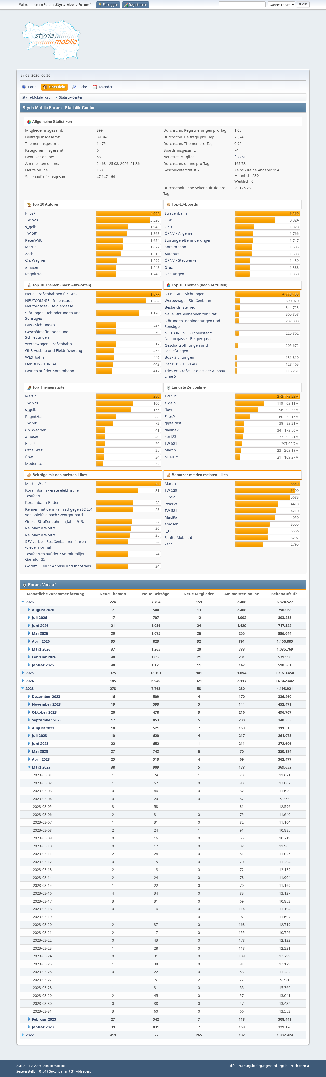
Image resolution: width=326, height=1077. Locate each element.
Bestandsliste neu (180, 307)
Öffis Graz (34, 449)
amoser (31, 267)
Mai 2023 (40, 751)
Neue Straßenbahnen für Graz (51, 293)
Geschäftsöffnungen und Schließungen (47, 334)
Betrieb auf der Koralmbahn (49, 370)
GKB (168, 226)
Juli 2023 (39, 735)
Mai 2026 (40, 633)
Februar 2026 (44, 656)
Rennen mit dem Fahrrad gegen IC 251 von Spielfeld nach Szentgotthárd (59, 512)
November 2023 (46, 704)
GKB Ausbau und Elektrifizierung (53, 350)
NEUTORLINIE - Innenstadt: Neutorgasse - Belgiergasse (49, 303)
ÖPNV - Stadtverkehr (182, 260)
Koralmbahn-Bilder (42, 502)
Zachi (29, 253)
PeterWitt (33, 240)
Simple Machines (55, 1066)
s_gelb (30, 226)
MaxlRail (172, 517)
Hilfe (232, 1066)
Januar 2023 (43, 1026)
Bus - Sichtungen (40, 324)
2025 (29, 672)
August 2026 (43, 609)
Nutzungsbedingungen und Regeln (263, 1066)
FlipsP (30, 213)
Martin (31, 246)
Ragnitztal (34, 273)
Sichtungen (174, 273)
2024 (29, 680)
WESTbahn (34, 357)
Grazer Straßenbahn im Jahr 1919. (54, 521)
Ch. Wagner (35, 260)
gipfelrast (173, 422)
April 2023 (41, 759)
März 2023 (41, 767)
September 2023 (46, 719)
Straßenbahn (176, 213)
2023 (29, 688)
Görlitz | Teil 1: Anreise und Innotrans (58, 565)
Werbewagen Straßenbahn (48, 343)
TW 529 (31, 219)
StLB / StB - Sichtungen (185, 293)
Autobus (172, 253)
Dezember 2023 (46, 696)
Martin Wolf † (37, 483)
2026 (29, 601)
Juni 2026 (40, 625)
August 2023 (43, 727)
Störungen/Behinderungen (188, 240)
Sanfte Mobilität (178, 537)
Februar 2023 (44, 1019)
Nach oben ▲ (300, 1066)
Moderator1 (35, 463)
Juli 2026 (39, 617)
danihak (172, 429)
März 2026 (41, 649)
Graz (169, 267)
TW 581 (31, 233)
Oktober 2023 (44, 712)
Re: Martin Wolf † (40, 527)
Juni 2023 (40, 743)
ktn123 (170, 436)
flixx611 (241, 156)
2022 (29, 1034)
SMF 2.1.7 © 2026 (28, 1066)
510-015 (171, 456)
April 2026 (41, 641)
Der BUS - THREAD (41, 363)
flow (29, 456)
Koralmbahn (175, 246)
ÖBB (168, 219)
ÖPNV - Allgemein (180, 233)
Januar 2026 (43, 664)
